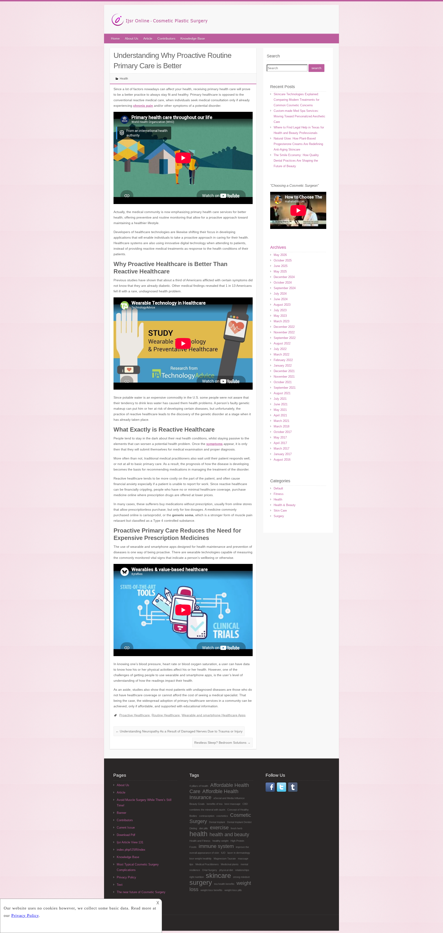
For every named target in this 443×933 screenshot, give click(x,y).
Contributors (166, 38)
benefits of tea (214, 804)
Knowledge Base (192, 38)
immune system (216, 846)
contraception (206, 816)
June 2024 (280, 299)
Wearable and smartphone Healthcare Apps (213, 715)
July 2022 (280, 349)
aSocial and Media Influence (229, 798)
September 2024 (285, 288)
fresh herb (236, 828)
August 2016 (282, 459)
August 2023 (282, 304)
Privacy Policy (126, 877)
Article (147, 38)
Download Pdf (126, 835)
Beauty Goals (197, 804)
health (198, 834)
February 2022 (283, 360)
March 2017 (281, 448)
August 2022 (282, 343)
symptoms (214, 444)
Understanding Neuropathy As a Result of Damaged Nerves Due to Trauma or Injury (179, 731)
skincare (218, 875)
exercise (219, 827)
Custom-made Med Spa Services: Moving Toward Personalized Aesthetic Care (299, 116)
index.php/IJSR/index (131, 849)
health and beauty (229, 834)
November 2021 (284, 376)
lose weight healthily (200, 858)
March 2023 (281, 321)
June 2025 (280, 266)
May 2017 (280, 437)
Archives (278, 247)
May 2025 (280, 271)
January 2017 (283, 454)
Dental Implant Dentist (239, 822)
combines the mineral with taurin (207, 809)
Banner (121, 813)
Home (115, 38)
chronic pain (143, 105)
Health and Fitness (199, 840)
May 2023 (280, 315)
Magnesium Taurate (225, 858)
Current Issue (126, 827)
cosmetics (222, 816)
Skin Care (280, 510)
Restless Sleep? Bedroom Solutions (222, 742)
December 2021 (284, 371)
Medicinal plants (230, 864)
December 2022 (284, 327)
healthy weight (220, 840)
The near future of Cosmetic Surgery (141, 892)
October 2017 (283, 432)
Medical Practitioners (207, 864)
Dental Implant (217, 822)
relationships (242, 870)
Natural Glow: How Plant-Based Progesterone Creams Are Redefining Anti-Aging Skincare (298, 144)
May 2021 (280, 410)
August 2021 (282, 393)
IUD (223, 852)
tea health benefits (224, 884)
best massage (232, 804)
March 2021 (281, 421)
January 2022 (283, 365)
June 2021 (280, 404)
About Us (131, 38)
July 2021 (280, 398)
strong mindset (241, 877)
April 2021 (280, 415)
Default (278, 488)
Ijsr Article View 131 (130, 842)
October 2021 (283, 382)
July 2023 (280, 310)
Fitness (279, 494)
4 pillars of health (198, 786)
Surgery (279, 516)
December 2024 (284, 277)
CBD (245, 804)
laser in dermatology (238, 852)
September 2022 (285, 338)
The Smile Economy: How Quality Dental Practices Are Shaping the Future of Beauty (296, 160)
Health (124, 78)
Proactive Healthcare (134, 715)
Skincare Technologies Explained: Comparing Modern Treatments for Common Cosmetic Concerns (296, 99)
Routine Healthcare (166, 715)
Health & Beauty (285, 505)
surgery (200, 882)
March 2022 (281, 354)
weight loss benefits (211, 890)
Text (120, 884)
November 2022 (284, 332)
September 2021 (285, 387)
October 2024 (283, 282)
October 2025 (283, 260)
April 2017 (280, 443)
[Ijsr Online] (160, 21)
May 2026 (280, 255)
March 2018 (281, 426)
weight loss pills (233, 890)
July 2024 (280, 293)
